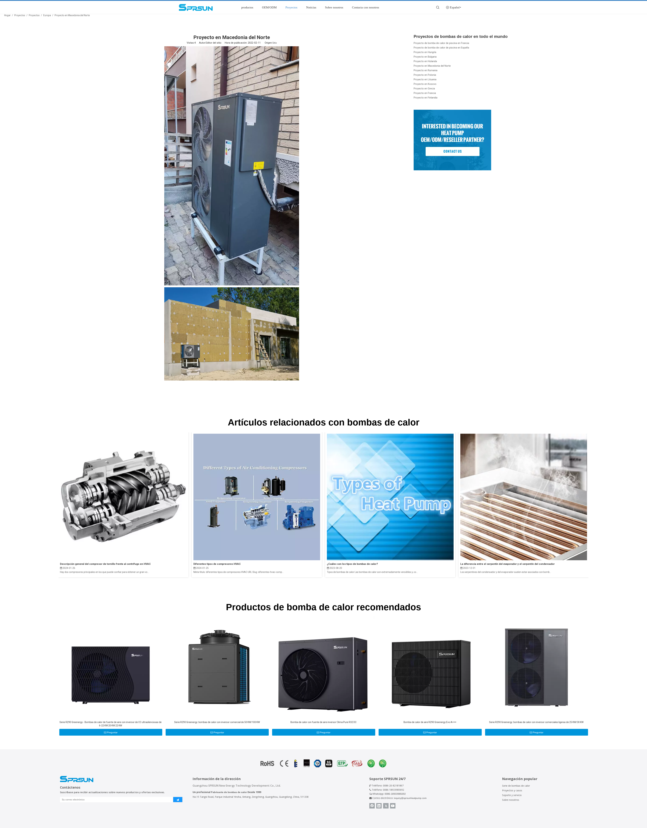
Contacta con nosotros (365, 7)
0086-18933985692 (395, 793)
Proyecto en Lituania (425, 79)
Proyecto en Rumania (425, 70)
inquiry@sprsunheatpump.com (410, 798)
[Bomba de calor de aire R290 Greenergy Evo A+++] (430, 667)
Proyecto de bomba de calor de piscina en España (441, 47)
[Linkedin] (379, 805)
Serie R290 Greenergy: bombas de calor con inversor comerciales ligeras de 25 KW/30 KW (536, 722)
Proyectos (291, 7)
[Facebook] (372, 805)
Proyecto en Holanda (425, 61)
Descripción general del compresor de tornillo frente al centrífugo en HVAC (105, 563)
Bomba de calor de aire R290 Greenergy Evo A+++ (430, 722)
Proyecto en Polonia (425, 74)
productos (247, 7)
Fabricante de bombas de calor (229, 792)
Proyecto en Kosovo (425, 83)
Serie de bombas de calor (516, 785)
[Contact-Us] (452, 140)
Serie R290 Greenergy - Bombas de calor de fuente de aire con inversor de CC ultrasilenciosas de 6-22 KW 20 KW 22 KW (110, 724)
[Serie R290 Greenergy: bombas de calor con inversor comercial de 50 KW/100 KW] (217, 667)
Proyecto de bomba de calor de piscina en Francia (441, 43)
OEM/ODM (269, 7)
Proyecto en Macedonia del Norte (432, 65)
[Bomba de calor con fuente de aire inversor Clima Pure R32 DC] (323, 667)
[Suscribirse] (177, 799)
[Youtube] (392, 805)
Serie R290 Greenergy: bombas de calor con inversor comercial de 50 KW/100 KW (217, 722)
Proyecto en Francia (425, 93)
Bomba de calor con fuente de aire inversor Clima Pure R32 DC (323, 722)
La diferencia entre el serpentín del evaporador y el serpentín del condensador (507, 563)
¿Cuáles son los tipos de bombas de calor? (352, 563)
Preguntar (112, 732)
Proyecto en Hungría (425, 52)
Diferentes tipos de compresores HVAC (217, 563)
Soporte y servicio (512, 795)
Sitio (274, 42)
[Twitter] (386, 805)
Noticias (311, 7)
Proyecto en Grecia (424, 88)
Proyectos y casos (512, 790)
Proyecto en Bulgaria (425, 56)
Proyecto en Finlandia (425, 97)
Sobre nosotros (334, 7)
